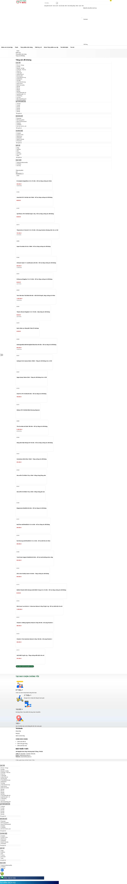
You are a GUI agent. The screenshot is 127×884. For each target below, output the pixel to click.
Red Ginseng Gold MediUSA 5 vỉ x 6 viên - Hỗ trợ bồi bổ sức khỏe (33, 541)
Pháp (18, 147)
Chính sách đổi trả (21, 741)
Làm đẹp (19, 80)
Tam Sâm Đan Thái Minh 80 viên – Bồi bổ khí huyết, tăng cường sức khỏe (36, 295)
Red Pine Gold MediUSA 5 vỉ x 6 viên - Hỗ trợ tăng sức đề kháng (33, 524)
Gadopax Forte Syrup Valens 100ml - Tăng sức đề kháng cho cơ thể (34, 361)
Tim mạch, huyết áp (21, 100)
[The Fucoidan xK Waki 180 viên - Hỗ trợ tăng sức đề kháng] (30, 422)
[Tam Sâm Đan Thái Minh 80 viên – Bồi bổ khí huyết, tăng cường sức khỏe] (34, 292)
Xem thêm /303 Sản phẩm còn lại (24, 666)
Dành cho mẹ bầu (21, 85)
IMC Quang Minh (20, 120)
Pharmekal (19, 140)
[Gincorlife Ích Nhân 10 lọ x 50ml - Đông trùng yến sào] (29, 488)
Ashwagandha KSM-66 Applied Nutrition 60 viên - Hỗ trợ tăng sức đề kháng (36, 344)
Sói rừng (19, 165)
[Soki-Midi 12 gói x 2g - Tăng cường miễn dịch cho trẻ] (29, 652)
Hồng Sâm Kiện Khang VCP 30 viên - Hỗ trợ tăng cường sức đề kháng (35, 442)
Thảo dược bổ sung (21, 82)
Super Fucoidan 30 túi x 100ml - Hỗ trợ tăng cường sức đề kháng (33, 246)
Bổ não (18, 88)
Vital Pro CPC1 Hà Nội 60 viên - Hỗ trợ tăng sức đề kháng (31, 393)
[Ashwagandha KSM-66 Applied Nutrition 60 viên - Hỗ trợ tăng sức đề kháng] (34, 341)
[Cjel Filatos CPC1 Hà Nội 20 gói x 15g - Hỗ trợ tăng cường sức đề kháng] (34, 210)
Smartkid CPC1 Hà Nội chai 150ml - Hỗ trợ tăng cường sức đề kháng (34, 197)
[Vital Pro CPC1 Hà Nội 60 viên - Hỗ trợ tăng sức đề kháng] (30, 390)
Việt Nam (19, 149)
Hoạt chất (18, 160)
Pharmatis (19, 118)
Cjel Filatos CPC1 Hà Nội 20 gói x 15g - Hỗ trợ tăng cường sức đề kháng (35, 213)
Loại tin (18, 62)
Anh (18, 150)
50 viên (18, 108)
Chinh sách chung (22, 739)
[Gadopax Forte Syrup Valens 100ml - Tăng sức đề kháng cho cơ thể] (32, 357)
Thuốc (16, 47)
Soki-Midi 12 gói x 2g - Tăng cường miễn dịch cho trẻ (30, 655)
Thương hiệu (19, 130)
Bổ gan (18, 89)
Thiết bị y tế (38, 47)
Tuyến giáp (19, 72)
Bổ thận (18, 91)
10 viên (18, 105)
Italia (18, 155)
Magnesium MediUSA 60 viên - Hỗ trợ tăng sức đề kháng (31, 508)
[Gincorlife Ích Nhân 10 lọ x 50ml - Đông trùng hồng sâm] (30, 472)
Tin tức (72, 47)
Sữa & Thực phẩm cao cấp (51, 47)
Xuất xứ (18, 145)
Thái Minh (19, 124)
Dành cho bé (19, 83)
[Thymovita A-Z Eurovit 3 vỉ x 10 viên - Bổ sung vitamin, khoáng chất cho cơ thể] (35, 226)
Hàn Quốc (19, 154)
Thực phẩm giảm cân (21, 92)
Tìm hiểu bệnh (64, 47)
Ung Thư (19, 71)
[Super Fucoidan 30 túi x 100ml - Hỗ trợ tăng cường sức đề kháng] (32, 242)
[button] (82, 17)
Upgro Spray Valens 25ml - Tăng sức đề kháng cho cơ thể (32, 377)
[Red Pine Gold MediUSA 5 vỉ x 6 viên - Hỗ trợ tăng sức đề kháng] (32, 521)
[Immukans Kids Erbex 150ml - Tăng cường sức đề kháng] (30, 455)
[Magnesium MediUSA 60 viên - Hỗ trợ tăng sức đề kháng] (30, 504)
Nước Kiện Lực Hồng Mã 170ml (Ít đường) (28, 328)
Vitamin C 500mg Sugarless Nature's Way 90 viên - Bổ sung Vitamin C (35, 622)
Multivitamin (19, 79)
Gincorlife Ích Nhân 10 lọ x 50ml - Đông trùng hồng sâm (31, 475)
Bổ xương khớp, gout (21, 98)
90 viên (18, 111)
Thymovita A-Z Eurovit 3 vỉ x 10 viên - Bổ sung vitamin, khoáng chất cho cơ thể (37, 230)
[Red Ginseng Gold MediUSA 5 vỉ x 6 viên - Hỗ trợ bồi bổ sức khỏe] (32, 537)
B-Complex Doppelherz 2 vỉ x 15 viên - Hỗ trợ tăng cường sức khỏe (34, 181)
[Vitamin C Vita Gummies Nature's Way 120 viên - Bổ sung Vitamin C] (32, 635)
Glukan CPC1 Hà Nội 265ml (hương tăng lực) (28, 410)
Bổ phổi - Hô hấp (20, 68)
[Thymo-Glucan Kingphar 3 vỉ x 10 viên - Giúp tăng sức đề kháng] (31, 308)
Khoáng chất (19, 75)
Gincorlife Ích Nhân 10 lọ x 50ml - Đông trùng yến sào (31, 491)
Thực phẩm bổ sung (21, 77)
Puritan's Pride (20, 134)
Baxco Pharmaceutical (21, 121)
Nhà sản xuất (19, 116)
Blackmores (19, 136)
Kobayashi (19, 137)
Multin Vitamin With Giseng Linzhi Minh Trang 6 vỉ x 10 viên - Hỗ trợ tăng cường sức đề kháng (41, 590)
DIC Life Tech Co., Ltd (21, 126)
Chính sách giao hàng (22, 743)
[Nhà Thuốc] (21, 3)
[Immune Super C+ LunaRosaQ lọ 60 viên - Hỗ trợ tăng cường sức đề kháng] (34, 259)
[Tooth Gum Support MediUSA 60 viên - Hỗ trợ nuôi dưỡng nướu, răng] (33, 553)
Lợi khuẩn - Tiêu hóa (21, 69)
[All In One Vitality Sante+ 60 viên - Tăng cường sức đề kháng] (31, 570)
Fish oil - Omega (20, 65)
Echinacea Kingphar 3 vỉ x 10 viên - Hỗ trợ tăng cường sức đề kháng (34, 279)
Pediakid (19, 133)
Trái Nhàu (19, 164)
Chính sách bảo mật (22, 745)
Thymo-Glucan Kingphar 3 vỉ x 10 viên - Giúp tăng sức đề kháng (33, 312)
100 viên (19, 103)
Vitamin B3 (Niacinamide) (22, 162)
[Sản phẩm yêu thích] (82, 17)
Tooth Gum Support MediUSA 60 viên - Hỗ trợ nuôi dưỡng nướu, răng (35, 557)
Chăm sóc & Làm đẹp (7, 47)
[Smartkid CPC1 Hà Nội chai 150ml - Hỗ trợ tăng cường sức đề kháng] (33, 193)
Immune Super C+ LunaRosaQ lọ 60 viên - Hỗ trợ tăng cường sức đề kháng (36, 262)
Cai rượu (19, 97)
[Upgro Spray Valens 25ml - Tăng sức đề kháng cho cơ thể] (30, 373)
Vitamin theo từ (20, 74)
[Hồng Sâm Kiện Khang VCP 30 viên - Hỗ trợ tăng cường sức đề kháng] (33, 439)
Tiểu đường (19, 95)
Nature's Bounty (20, 139)
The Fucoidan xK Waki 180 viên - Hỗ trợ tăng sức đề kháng (32, 426)
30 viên (18, 106)
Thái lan (18, 152)
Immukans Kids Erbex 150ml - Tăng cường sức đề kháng (31, 459)
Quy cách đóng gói (21, 101)
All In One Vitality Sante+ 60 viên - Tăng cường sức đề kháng (33, 573)
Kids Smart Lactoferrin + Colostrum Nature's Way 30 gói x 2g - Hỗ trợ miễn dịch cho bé (39, 606)
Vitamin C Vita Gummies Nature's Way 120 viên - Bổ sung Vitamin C (34, 639)
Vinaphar (19, 123)
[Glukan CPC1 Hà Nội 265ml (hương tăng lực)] (27, 406)
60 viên (18, 110)
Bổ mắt (18, 86)
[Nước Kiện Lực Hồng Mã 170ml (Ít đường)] (26, 324)
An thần (18, 66)
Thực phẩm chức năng (26, 47)
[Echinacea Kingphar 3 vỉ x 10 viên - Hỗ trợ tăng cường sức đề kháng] (32, 275)
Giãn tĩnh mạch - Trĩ (21, 94)
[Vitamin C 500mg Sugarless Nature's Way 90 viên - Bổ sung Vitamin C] (33, 619)
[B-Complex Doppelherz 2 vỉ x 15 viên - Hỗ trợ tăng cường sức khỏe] (32, 177)
